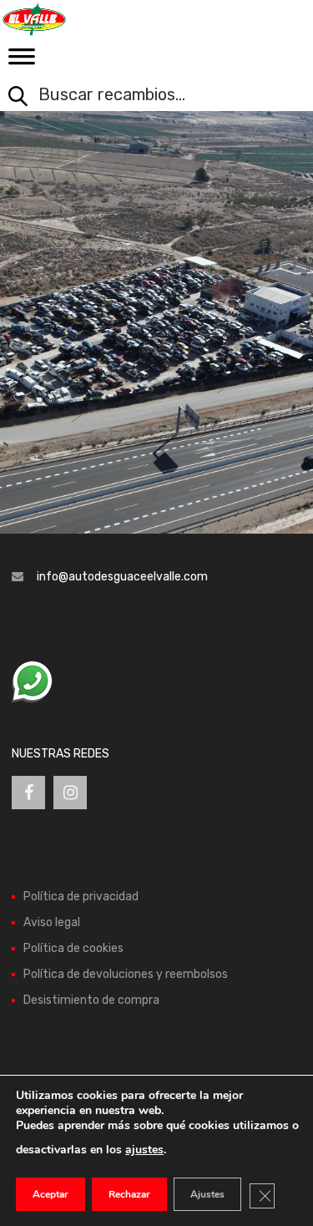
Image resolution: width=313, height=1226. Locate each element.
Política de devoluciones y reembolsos (125, 974)
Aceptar (50, 1194)
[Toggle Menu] (21, 61)
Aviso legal (51, 922)
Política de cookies (73, 948)
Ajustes (207, 1194)
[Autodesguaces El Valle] (83, 19)
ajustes (144, 1150)
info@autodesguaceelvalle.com (122, 577)
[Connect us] (28, 793)
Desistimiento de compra (91, 1000)
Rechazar (129, 1194)
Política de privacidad (81, 896)
